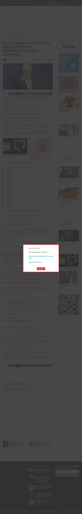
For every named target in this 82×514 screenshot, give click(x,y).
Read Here (41, 268)
